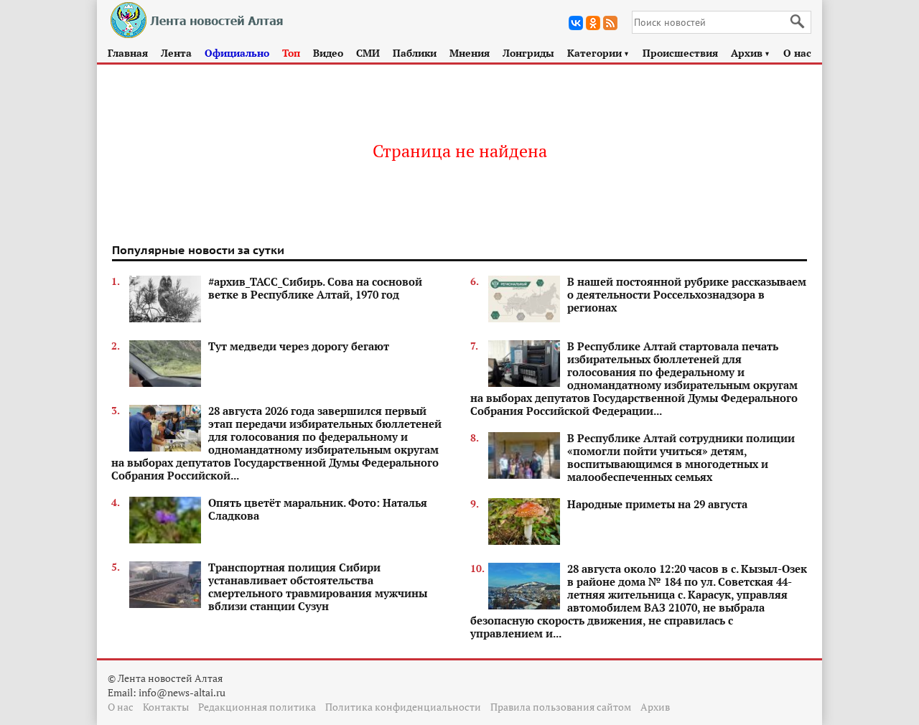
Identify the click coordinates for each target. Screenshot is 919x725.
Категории (598, 53)
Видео (328, 53)
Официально (237, 53)
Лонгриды (528, 53)
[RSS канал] (610, 23)
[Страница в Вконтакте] (576, 23)
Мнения (469, 53)
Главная (128, 53)
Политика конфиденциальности (403, 707)
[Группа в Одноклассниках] (593, 23)
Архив (750, 53)
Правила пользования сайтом (560, 707)
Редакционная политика (257, 707)
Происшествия (680, 53)
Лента (176, 53)
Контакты (166, 707)
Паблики (415, 53)
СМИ (368, 53)
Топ (291, 53)
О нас (797, 53)
